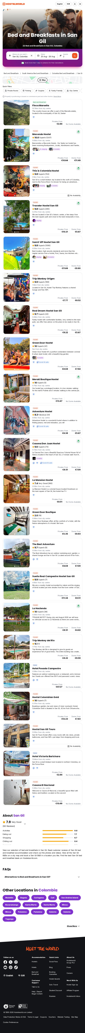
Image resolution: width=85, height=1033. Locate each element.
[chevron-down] (25, 824)
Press (69, 967)
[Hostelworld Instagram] (16, 962)
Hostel (35, 131)
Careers (70, 973)
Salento (52, 912)
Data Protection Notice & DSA (15, 1017)
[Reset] (31, 55)
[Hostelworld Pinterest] (10, 967)
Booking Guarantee (53, 973)
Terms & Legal (33, 1017)
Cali (52, 898)
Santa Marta (31, 905)
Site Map (74, 1017)
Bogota (23, 898)
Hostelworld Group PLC (71, 962)
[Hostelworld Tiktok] (16, 967)
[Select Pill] (75, 4)
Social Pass (53, 962)
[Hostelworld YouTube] (5, 967)
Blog (51, 967)
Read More (57, 96)
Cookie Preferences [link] (10, 1022)
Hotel (35, 665)
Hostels (34, 962)
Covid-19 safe (44, 362)
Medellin (9, 898)
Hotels (34, 967)
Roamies (52, 996)
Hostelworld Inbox (73, 996)
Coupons (43, 1017)
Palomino (22, 912)
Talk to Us (35, 987)
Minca (65, 905)
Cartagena (39, 898)
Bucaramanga (11, 905)
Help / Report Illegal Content (37, 993)
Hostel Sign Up (72, 985)
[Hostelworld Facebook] (5, 962)
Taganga (9, 919)
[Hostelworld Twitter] (10, 962)
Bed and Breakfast (39, 102)
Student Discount (55, 990)
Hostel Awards (54, 979)
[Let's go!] (74, 55)
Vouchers (52, 1017)
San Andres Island (69, 898)
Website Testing (63, 1017)
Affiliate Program (73, 990)
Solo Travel (53, 985)
